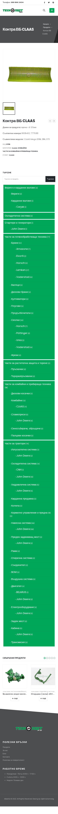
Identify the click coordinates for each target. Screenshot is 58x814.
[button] (44, 658)
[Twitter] (49, 2)
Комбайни (22, 148)
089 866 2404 (17, 2)
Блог (4, 754)
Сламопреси (43, 691)
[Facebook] (44, 2)
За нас (5, 750)
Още (16, 698)
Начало (46, 24)
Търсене (7, 172)
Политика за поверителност (13, 760)
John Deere (6, 691)
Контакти (6, 757)
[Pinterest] (53, 2)
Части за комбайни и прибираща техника (20, 151)
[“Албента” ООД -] (13, 10)
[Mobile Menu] (51, 10)
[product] (15, 676)
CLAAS (14, 148)
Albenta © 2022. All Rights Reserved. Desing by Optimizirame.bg (29, 799)
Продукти (46, 27)
